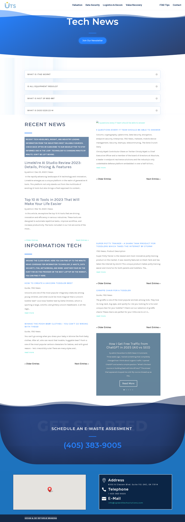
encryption (147, 135)
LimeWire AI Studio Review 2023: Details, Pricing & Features (53, 164)
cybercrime (123, 135)
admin (30, 172)
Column (100, 135)
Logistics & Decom (113, 5)
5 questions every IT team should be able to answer (128, 130)
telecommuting (134, 143)
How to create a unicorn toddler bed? (49, 283)
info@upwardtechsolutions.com (125, 503)
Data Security (93, 5)
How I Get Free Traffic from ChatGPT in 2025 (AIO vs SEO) (128, 345)
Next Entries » (82, 240)
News (50, 172)
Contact (177, 5)
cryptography (111, 135)
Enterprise (118, 139)
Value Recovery (134, 5)
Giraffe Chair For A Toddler (113, 290)
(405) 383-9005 (93, 445)
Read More (128, 383)
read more (101, 167)
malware (138, 139)
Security (113, 143)
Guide (27, 288)
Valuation (77, 5)
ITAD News (150, 5)
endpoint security (104, 139)
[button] (50, 489)
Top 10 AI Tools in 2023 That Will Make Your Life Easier (52, 201)
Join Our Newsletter (92, 40)
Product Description (116, 251)
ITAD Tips (165, 5)
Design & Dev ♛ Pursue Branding (41, 518)
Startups (122, 143)
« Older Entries (31, 240)
